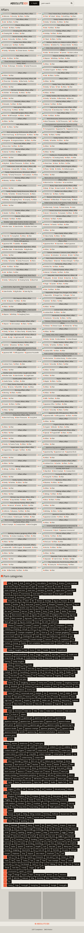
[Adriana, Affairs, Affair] (62, 216)
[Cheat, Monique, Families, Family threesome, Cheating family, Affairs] (21, 62)
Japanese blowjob (11, 732)
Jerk (58, 728)
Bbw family (23, 81)
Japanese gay (35, 725)
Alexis (56, 163)
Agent (33, 587)
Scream (7, 853)
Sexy (54, 839)
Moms (71, 775)
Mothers (47, 45)
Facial (7, 679)
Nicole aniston (26, 782)
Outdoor (49, 789)
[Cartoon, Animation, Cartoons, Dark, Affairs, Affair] (62, 252)
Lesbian (18, 747)
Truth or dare (57, 559)
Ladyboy (67, 747)
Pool (64, 807)
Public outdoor (10, 803)
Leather (32, 747)
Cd (73, 639)
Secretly (12, 39)
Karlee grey (39, 743)
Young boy (34, 885)
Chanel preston (10, 632)
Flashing (41, 676)
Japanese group (10, 735)
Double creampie (67, 658)
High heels (8, 700)
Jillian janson (9, 725)
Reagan (67, 295)
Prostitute (36, 803)
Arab (21, 583)
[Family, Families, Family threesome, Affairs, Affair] (21, 191)
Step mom (47, 471)
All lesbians (27, 175)
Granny (10, 683)
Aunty (56, 207)
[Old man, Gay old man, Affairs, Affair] (21, 497)
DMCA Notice (48, 929)
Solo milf (41, 850)
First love (47, 542)
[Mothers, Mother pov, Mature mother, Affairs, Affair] (62, 42)
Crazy (56, 639)
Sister (10, 821)
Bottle (64, 611)
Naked (46, 782)
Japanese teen (25, 721)
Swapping (15, 850)
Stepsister (47, 559)
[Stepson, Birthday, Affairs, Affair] (62, 56)
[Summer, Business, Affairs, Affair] (21, 342)
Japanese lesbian (64, 721)
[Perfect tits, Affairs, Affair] (62, 264)
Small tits (73, 843)
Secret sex (54, 213)
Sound (37, 825)
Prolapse (35, 796)
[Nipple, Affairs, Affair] (62, 379)
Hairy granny (18, 697)
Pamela (54, 224)
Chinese (47, 326)
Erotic (30, 665)
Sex (43, 825)
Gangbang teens (16, 200)
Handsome (48, 318)
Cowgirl (74, 643)
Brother (15, 604)
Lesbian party (66, 750)
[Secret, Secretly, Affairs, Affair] (21, 37)
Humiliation (48, 704)
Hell (4, 127)
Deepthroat (62, 650)
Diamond (8, 654)
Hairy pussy (65, 700)
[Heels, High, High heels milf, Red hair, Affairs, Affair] (21, 335)
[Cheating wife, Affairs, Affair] (21, 31)
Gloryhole (14, 686)
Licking (10, 747)
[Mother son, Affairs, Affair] (62, 191)
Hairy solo (38, 704)
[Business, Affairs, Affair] (62, 480)
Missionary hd (18, 779)
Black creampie (16, 618)
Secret (5, 39)
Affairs (21, 16)
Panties (38, 800)
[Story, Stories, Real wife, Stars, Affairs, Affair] (21, 384)
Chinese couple (57, 326)
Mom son (34, 761)
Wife (45, 398)
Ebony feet (13, 280)
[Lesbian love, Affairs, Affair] (21, 42)
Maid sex (68, 278)
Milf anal (51, 775)
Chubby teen (53, 636)
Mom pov (64, 772)
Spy (45, 829)
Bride (51, 611)
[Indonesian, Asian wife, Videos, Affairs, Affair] (21, 166)
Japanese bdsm (38, 721)
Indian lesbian (73, 52)
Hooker (55, 697)
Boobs (26, 615)
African (35, 597)
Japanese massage (11, 721)
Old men (6, 93)
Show (7, 846)
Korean (10, 739)
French (15, 672)
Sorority (14, 16)
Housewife (27, 547)
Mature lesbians (49, 779)
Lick (17, 757)
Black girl (8, 622)
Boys (58, 16)
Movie (34, 768)
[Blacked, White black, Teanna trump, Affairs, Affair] (62, 197)
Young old (47, 477)
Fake (21, 676)
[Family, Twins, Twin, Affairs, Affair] (62, 84)
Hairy (17, 693)
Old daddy (14, 93)
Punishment (54, 803)
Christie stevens (22, 51)
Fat (41, 672)
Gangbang (24, 683)
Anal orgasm (59, 594)
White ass (64, 878)
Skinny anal (17, 836)
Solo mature (40, 853)
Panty (14, 807)
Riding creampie (35, 814)
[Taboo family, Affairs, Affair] (62, 233)
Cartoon (47, 255)
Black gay (61, 608)
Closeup (15, 643)
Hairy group (7, 110)
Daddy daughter (18, 661)
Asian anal (8, 587)
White (48, 878)
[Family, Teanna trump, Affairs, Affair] (21, 442)
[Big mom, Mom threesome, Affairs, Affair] (21, 161)
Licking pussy (9, 757)
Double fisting (30, 658)
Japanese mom (49, 244)
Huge (36, 697)
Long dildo (32, 754)
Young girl (24, 885)
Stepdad (76, 839)
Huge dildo (35, 700)
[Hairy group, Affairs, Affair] (21, 107)
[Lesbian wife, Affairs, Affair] (62, 348)
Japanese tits (61, 129)
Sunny (68, 839)
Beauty (36, 622)
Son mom (59, 182)
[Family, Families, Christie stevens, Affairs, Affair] (21, 48)
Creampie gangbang (61, 632)
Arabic (28, 597)
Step (15, 829)
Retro (74, 814)
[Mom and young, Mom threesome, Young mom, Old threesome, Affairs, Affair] (21, 414)
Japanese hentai (63, 732)
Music (7, 768)
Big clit (7, 615)
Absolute (19, 3)
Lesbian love (7, 45)
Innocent (59, 711)
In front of (14, 714)
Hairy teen (29, 704)
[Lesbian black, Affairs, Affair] (62, 310)
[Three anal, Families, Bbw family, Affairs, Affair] (21, 79)
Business (14, 345)
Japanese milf (60, 718)
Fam (45, 28)
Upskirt (21, 871)
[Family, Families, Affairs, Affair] (62, 19)
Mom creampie (58, 471)
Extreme (18, 665)
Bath (41, 615)
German (33, 683)
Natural (7, 786)
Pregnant (11, 796)
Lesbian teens (7, 364)
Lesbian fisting (54, 750)
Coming (25, 639)
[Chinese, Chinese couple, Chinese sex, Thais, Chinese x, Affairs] (62, 322)
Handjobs (8, 707)
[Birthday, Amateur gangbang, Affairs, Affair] (21, 533)
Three (63, 860)
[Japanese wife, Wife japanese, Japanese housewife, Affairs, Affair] (21, 349)
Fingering (58, 676)
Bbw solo (37, 618)
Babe (57, 611)
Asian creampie (10, 590)
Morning (6, 393)
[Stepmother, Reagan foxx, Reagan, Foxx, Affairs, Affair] (62, 293)
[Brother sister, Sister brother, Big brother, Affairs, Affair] (21, 247)
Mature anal (49, 761)
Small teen (29, 846)
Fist (71, 669)
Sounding (38, 843)
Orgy (37, 789)
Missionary (8, 765)
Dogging (46, 654)
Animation (55, 255)
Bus (21, 601)
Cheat (5, 66)
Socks (46, 843)
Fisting (10, 669)
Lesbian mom (42, 747)
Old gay (7, 793)
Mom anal (60, 768)
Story (5, 387)
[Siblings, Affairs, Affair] (21, 466)
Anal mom (21, 590)
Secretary (19, 839)
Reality (29, 817)
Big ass (56, 601)
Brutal (37, 604)
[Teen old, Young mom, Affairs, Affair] (21, 233)
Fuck (6, 676)
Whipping (55, 878)
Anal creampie (72, 583)
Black (10, 601)
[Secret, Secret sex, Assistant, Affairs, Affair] (62, 210)
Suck (44, 846)
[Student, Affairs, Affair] (21, 210)
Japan (19, 718)
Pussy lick (53, 800)
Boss (46, 500)
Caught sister (29, 375)
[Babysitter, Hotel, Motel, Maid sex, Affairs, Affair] (62, 275)
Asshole (69, 594)
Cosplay (44, 625)
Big (22, 604)
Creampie (19, 625)
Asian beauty (25, 594)
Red (14, 817)
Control (59, 643)
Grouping (27, 200)
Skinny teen (68, 846)
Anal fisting (52, 583)
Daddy (10, 650)
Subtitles (17, 244)
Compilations (65, 639)
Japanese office (49, 404)
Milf (41, 761)
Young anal (44, 885)
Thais (76, 326)
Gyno (6, 686)
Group (51, 683)
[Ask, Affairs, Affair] (21, 19)
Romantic (6, 104)
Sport (56, 530)
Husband (75, 700)
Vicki (56, 875)
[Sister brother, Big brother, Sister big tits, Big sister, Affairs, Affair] (21, 288)
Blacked (47, 200)
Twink (34, 864)
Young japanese (49, 129)
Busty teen (8, 608)
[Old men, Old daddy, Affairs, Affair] (21, 90)
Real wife (19, 387)
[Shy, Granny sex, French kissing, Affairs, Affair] (62, 562)
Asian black (71, 590)
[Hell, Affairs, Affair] (21, 124)
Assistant (62, 213)
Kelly (52, 169)
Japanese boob (71, 452)
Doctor (32, 650)
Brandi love (52, 608)
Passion (63, 803)
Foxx (73, 295)
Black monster (17, 615)
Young (10, 885)
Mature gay (62, 779)
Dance (53, 650)
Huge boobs (68, 704)
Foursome (33, 672)
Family (46, 22)
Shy (45, 565)
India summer (54, 52)
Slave (50, 829)
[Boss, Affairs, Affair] (62, 497)
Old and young (60, 789)
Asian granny (65, 207)
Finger (46, 284)
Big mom (6, 163)
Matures (7, 779)
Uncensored (48, 530)
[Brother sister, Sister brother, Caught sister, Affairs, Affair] (21, 373)
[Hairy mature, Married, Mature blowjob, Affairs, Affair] (62, 258)
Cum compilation (35, 643)
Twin (58, 87)
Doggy (38, 654)
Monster (14, 768)
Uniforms (6, 511)
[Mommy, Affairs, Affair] (21, 178)
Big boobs (28, 618)
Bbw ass (71, 98)
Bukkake (8, 604)
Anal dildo (41, 587)
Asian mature (48, 594)
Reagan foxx (58, 295)
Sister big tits (28, 291)
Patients (6, 219)
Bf (70, 121)
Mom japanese (70, 244)
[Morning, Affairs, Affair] (21, 390)
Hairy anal (47, 110)
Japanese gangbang (48, 728)
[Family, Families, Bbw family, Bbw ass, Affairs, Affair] (62, 96)
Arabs (73, 207)
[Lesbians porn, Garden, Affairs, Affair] (62, 461)
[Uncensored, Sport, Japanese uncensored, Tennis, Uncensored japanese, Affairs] (62, 527)
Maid (42, 765)
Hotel (55, 278)
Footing (28, 676)
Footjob (7, 672)
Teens (18, 860)
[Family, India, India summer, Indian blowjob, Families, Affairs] (62, 336)
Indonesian (6, 169)
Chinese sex (68, 326)
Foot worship (63, 669)
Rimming (46, 814)
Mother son (48, 194)
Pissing (72, 796)
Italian (41, 711)
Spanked (74, 829)
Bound (64, 615)
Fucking (13, 679)
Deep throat (9, 658)
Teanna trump (66, 200)
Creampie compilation (25, 632)
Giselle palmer (7, 381)
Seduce (22, 843)
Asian (15, 583)
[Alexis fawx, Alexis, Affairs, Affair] (62, 161)
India (46, 52)
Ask (4, 22)
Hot (45, 693)
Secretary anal (57, 110)
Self (62, 853)
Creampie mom (70, 471)
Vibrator (49, 875)
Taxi (31, 860)
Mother (56, 765)
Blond (71, 618)
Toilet (37, 860)
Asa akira (58, 587)
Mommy (6, 180)
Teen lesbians (7, 517)
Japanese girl (27, 718)
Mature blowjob (67, 261)
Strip (26, 839)
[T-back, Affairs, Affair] (62, 37)
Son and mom (68, 182)
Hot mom (8, 697)
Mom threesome (49, 121)
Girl (21, 686)
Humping (56, 700)
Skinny (30, 825)
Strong (30, 843)
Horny (48, 697)
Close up (44, 632)
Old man (6, 500)
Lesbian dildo (39, 757)
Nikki (70, 782)
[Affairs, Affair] (62, 61)
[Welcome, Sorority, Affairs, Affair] (21, 14)
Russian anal (38, 817)
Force (77, 669)
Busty (46, 188)
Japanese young (73, 129)
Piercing (71, 803)
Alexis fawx (48, 163)
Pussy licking (33, 807)
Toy (58, 864)
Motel (61, 278)
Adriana (47, 219)
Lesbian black (48, 312)
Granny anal (42, 683)
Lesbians (53, 747)
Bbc (33, 601)
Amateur (62, 583)
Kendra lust (24, 743)
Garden (53, 284)
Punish (31, 800)
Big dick (34, 615)
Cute (37, 632)
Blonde (54, 427)
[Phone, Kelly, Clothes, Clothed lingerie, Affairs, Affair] (62, 166)
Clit (51, 632)
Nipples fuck (62, 782)
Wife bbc (17, 878)
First (74, 672)
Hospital (27, 700)
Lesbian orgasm (49, 70)
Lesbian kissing (60, 358)
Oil (43, 789)
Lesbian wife (48, 351)
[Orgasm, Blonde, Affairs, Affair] (62, 424)
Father (61, 672)
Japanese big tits (68, 725)
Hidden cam (46, 700)
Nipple (46, 381)
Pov (19, 800)
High (10, 337)
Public (43, 796)
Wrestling (40, 878)
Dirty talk (55, 654)
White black (55, 200)
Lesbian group (58, 754)
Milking (68, 768)
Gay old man (15, 500)
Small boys (66, 16)
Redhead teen (50, 817)
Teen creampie (53, 860)
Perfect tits (48, 266)
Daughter (18, 650)
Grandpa (59, 683)
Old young (16, 793)
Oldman (70, 789)
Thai (15, 857)
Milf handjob (13, 115)
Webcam (25, 878)
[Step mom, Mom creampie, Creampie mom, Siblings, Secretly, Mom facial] (62, 467)
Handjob (38, 693)
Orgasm (47, 427)
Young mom (15, 236)
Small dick (50, 853)
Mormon (42, 775)
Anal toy (7, 594)
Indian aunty (48, 207)
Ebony (10, 665)
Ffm (54, 672)
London (68, 754)
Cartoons (64, 255)
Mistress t (21, 772)
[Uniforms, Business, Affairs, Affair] (21, 508)
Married (57, 261)
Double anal (73, 654)
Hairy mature (48, 261)
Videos (24, 169)
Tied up (76, 864)
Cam (71, 636)
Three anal (6, 81)
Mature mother (66, 45)
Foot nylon (22, 679)
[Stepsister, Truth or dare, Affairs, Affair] (62, 556)
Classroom (8, 647)
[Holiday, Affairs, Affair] (62, 31)
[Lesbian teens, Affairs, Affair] (21, 361)
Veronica (63, 875)
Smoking (38, 829)
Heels (5, 337)
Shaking (59, 843)
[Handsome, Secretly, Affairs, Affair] (62, 315)
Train (70, 864)
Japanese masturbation (47, 732)
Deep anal (48, 658)
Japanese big (48, 452)
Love (60, 747)
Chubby (43, 629)
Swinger (71, 832)
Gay (17, 683)
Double (45, 650)
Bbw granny (63, 618)
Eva (24, 665)
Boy (16, 608)
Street (25, 836)
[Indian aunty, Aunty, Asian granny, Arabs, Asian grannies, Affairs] (62, 204)
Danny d (63, 654)
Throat (7, 868)
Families (53, 22)
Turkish (70, 860)
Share (16, 843)
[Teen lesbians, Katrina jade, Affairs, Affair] (21, 514)
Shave (21, 829)
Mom (5, 115)
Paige (71, 807)
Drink (56, 658)
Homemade (53, 693)
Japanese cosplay (53, 725)
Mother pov (56, 45)
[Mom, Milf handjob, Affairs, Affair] (21, 113)
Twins (53, 87)
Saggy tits (61, 836)
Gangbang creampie (71, 683)
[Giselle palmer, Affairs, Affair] (21, 379)
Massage (17, 761)
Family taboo (31, 331)
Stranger (8, 836)
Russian (11, 814)
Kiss (31, 743)
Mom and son (48, 182)
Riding (25, 814)
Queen (10, 810)
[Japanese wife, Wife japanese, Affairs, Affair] (62, 413)
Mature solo (38, 772)
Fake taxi (49, 676)
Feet (38, 669)
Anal (9, 583)
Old (4, 301)
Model (29, 772)
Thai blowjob (24, 864)
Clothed (7, 643)
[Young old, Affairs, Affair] (62, 474)
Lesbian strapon (10, 750)
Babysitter (47, 278)
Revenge (21, 817)
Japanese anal (40, 718)
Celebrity (8, 629)
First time (13, 676)
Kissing (7, 743)
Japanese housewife (32, 353)
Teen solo (8, 864)
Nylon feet (37, 782)
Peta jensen (57, 796)
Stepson (47, 58)
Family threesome (31, 66)
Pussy (46, 800)
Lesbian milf (30, 750)
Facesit (66, 676)
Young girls (63, 885)
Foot (16, 669)
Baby (46, 135)
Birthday (55, 58)
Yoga (17, 885)
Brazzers (64, 601)
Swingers (30, 832)
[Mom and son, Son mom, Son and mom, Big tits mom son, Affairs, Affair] (62, 179)
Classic (44, 636)
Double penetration (20, 654)
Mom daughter (32, 524)
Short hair (42, 836)
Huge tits (58, 704)
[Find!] (71, 3)
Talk (64, 864)
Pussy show (22, 807)
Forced (53, 669)
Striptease (15, 853)
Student (5, 213)
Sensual (73, 850)
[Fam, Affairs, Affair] (62, 25)
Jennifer (22, 732)
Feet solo (47, 672)
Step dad (52, 846)
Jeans (21, 728)
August (16, 450)
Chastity (23, 643)
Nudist (53, 782)
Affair (27, 16)
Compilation (60, 625)
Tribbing (52, 864)
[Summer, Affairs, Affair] (62, 298)
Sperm (41, 839)
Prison (45, 803)
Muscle (49, 765)
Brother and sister (31, 226)
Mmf (72, 765)
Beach (69, 608)
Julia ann (50, 718)
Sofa (66, 843)
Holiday (47, 33)
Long (74, 747)
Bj (55, 618)
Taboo (12, 331)
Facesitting (24, 672)
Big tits (76, 604)
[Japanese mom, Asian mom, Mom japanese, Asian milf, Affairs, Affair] (62, 240)
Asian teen (31, 590)
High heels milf (19, 337)
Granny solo (31, 690)
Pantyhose (20, 796)
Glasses (21, 690)
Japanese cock (59, 452)
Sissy (31, 821)
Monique (12, 66)
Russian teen (65, 814)
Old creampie (15, 324)
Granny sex (52, 565)
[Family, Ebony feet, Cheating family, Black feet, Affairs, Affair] (21, 276)
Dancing (7, 661)
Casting (69, 625)
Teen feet (15, 868)
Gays (76, 686)
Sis (13, 839)
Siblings (5, 469)
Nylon (10, 782)
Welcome (6, 16)
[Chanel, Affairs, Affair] (21, 25)
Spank (49, 825)
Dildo (39, 650)
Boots (44, 604)
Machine (35, 765)
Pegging (7, 800)
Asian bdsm (37, 594)
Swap (45, 832)
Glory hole (68, 686)
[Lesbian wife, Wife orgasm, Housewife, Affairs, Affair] (21, 545)
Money (68, 761)
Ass (33, 583)
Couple (37, 636)
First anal (31, 669)
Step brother (26, 850)
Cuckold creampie (36, 639)
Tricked (52, 16)
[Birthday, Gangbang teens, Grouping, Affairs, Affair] (21, 197)
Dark (71, 255)
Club (18, 636)
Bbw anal (71, 611)
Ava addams (41, 583)
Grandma (47, 686)
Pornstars (20, 803)
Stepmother (48, 295)
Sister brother (18, 226)
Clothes (58, 169)
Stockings (8, 829)
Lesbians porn (48, 463)
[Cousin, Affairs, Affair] (21, 401)
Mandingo (59, 761)
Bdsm (27, 601)
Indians (23, 714)
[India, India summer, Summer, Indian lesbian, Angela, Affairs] (62, 49)
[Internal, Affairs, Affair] (62, 101)
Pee (14, 800)
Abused (49, 587)
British (7, 618)
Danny (40, 658)
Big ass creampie (26, 622)
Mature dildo (72, 779)
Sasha (13, 846)
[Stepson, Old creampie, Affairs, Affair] (21, 321)
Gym (61, 686)
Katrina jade (18, 517)
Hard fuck (8, 704)
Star (4, 570)
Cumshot (74, 632)
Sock (48, 850)
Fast (72, 676)
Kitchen (14, 743)
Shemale (14, 825)
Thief (44, 860)
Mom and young (8, 135)
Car (37, 629)
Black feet (34, 280)
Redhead (55, 814)
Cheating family (59, 157)
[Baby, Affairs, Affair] (62, 132)
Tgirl (38, 868)
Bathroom (54, 622)
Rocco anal (6, 146)
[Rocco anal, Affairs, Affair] (21, 144)
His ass (46, 547)
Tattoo (22, 857)
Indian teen (50, 711)
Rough (18, 814)
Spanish (20, 846)
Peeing (7, 807)
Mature (25, 761)
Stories (11, 387)
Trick (46, 16)
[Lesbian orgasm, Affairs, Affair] (62, 67)
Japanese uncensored (67, 530)
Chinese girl (19, 647)
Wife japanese (19, 353)
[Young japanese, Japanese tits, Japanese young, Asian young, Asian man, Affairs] (62, 125)
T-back (46, 39)
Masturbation (43, 768)
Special (46, 433)
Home (73, 697)
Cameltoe (63, 636)
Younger (54, 885)
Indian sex (27, 711)
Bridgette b (56, 615)
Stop (23, 853)
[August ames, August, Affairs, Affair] (21, 447)
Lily (75, 754)
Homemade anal (27, 693)
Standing (34, 839)
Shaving (7, 850)
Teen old (6, 236)
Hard (61, 693)
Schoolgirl (29, 829)
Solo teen (8, 843)
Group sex (37, 686)
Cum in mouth (10, 636)
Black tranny (47, 618)
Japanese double (10, 728)
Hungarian (6, 140)
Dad (25, 650)
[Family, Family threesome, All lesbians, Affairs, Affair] (21, 172)
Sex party (65, 850)
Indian (10, 711)
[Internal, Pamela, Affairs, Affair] (62, 222)
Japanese (11, 718)
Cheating (16, 629)
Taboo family (48, 236)
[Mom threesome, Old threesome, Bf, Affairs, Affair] (62, 119)
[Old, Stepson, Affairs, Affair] (21, 298)
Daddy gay (19, 658)
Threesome (39, 857)
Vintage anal (39, 875)
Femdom (45, 669)
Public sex (43, 807)
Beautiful (60, 604)
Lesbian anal (41, 750)
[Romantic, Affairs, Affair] (21, 101)
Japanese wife (7, 244)
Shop (48, 839)
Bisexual (16, 611)
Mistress (65, 765)
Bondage (48, 601)
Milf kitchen (38, 779)
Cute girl (25, 629)
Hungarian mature (18, 140)
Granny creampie (11, 690)
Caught (69, 629)
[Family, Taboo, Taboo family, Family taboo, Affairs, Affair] (21, 329)
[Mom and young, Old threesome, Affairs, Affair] (21, 132)
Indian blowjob (72, 339)
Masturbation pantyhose (28, 775)
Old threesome (63, 121)
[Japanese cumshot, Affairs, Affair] (62, 514)
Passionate (63, 800)
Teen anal (49, 857)
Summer (63, 52)
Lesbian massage (45, 754)
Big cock (69, 604)
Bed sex (24, 611)
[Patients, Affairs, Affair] (21, 216)
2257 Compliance (37, 929)
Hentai (10, 693)
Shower (57, 829)
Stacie (55, 825)
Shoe (52, 843)
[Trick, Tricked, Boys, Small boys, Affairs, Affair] (62, 14)
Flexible (68, 672)
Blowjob (52, 604)
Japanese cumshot (50, 517)
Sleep (16, 821)
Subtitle (24, 244)
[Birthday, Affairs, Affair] (62, 508)
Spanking (24, 821)
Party (65, 796)
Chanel (5, 28)
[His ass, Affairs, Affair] (62, 545)
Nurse (17, 782)
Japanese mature (22, 725)
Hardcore (28, 697)
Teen (10, 857)
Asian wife (16, 169)
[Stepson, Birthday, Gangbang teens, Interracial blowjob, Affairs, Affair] (21, 311)
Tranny (25, 860)
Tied (56, 857)
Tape (52, 188)
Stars (25, 387)
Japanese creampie (31, 728)
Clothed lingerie (68, 169)
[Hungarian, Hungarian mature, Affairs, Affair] (21, 138)
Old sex (46, 536)
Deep (32, 654)
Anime (27, 583)
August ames (7, 450)
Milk (28, 765)
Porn (5, 505)
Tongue (31, 868)
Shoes (76, 846)
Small (6, 832)
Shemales (56, 850)
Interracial (18, 711)
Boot (71, 601)
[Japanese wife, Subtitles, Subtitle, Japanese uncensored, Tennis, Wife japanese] (21, 240)
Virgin (10, 875)
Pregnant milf (55, 433)
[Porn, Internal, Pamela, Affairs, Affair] (21, 503)
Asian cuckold (60, 188)
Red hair (29, 337)
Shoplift (38, 846)
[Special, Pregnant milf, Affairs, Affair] (62, 430)
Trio (39, 864)
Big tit (15, 622)
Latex (25, 747)
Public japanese (55, 807)
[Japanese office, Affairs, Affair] (62, 401)
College (66, 643)
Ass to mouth (9, 597)
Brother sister (7, 226)
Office (18, 789)
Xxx (9, 882)
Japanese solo (51, 721)
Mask (52, 768)
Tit (43, 868)
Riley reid (8, 817)
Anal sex (16, 594)
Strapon (63, 825)
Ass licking (20, 597)
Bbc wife (45, 622)
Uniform (29, 871)
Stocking (66, 829)
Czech (51, 625)
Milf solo (28, 779)
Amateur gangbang (17, 536)
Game (55, 686)
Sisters (7, 839)
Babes (47, 615)
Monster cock (24, 768)
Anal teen (67, 587)
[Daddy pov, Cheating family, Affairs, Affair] (62, 155)
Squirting (21, 832)
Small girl (33, 836)
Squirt (7, 825)
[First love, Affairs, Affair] (62, 539)
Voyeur (24, 875)
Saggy (63, 832)
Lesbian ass (22, 754)
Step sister (51, 836)
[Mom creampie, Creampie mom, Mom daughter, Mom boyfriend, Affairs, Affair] (21, 521)
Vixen (31, 875)
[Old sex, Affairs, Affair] (62, 533)
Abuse (16, 587)
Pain (48, 796)
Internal (46, 104)
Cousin (5, 404)
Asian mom (59, 244)
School (13, 832)
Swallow (61, 839)
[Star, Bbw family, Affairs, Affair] (21, 568)
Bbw (16, 601)
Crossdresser (53, 629)
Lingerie (21, 750)
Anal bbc (50, 590)
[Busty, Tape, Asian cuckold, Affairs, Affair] (62, 186)
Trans (7, 860)
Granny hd (28, 686)
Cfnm (32, 629)
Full (34, 676)
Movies (47, 772)
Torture (63, 857)
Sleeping (22, 825)
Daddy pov (48, 157)
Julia (43, 725)
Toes (16, 864)
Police (29, 803)
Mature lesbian (61, 775)
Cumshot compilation (12, 639)
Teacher (30, 857)
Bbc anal (8, 611)
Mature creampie (11, 775)
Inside (7, 714)
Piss (28, 796)
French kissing (62, 565)
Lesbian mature (10, 754)
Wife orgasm (18, 547)
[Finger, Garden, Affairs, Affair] (62, 281)
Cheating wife (7, 33)
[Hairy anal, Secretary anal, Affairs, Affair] (62, 107)
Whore (72, 878)
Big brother (29, 249)
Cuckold (28, 625)
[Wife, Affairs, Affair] (62, 396)
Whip (32, 878)
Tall (12, 860)
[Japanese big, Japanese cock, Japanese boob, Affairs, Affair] (62, 448)
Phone (46, 169)
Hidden (67, 693)
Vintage (17, 875)
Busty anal (29, 604)
